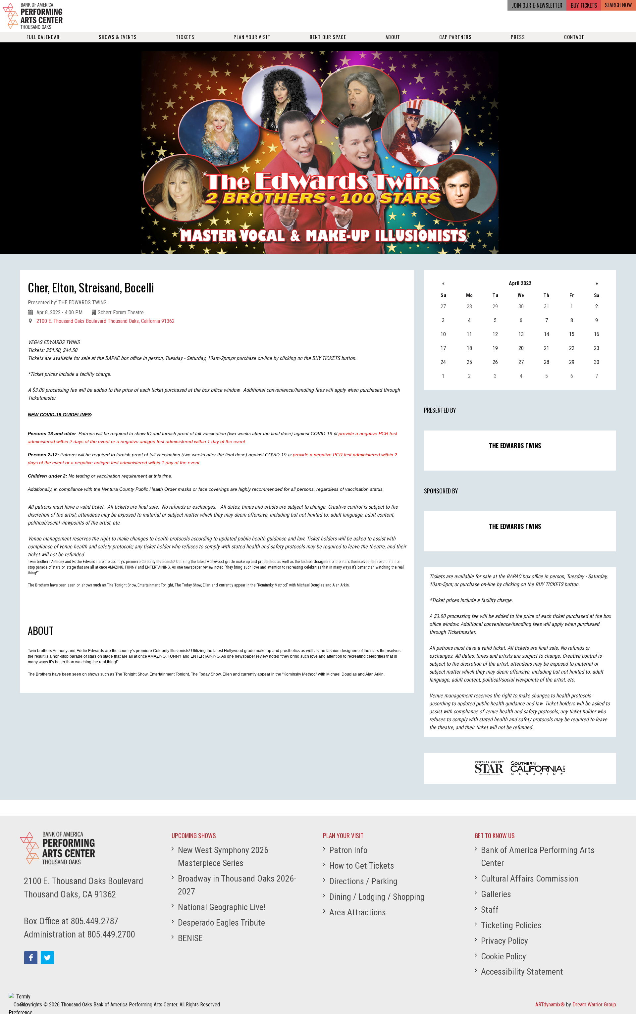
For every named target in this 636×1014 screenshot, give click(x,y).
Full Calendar (43, 36)
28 (469, 306)
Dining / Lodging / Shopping (377, 897)
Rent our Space (328, 36)
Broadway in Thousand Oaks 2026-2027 (237, 885)
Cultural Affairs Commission (529, 879)
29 (495, 306)
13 (521, 334)
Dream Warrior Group (594, 1004)
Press (518, 36)
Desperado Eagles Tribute (221, 923)
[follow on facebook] (30, 957)
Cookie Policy (503, 956)
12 (495, 334)
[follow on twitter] (47, 957)
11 (469, 334)
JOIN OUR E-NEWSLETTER (537, 5)
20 (521, 348)
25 (469, 362)
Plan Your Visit (252, 36)
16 (596, 334)
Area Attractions (357, 912)
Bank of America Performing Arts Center (538, 856)
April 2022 (520, 283)
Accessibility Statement (522, 972)
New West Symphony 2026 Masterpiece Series (223, 856)
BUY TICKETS (584, 5)
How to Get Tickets (361, 866)
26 (495, 362)
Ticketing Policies (511, 925)
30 (521, 306)
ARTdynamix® (550, 1004)
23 (596, 348)
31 (546, 306)
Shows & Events (118, 36)
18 (469, 348)
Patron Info (348, 850)
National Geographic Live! (221, 907)
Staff (490, 910)
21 (546, 348)
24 (443, 362)
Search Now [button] (618, 5)
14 (546, 334)
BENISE (190, 938)
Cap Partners (455, 36)
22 (571, 348)
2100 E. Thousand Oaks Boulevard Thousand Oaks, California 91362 (105, 321)
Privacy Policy (504, 941)
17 (443, 348)
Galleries (496, 894)
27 (443, 306)
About (393, 36)
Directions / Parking (363, 881)
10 (443, 334)
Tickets (185, 36)
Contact (574, 36)
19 (495, 348)
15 (571, 334)
